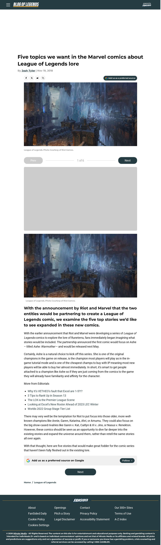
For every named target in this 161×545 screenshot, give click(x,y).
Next (128, 160)
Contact (85, 507)
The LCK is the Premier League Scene (51, 400)
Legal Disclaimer (64, 519)
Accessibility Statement (95, 519)
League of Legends (45, 482)
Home (27, 482)
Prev (33, 160)
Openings (60, 507)
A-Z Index (121, 519)
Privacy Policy (88, 513)
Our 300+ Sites (124, 507)
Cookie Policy (36, 519)
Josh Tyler (28, 70)
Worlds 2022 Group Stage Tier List (49, 408)
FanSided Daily (37, 513)
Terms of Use (123, 513)
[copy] (43, 78)
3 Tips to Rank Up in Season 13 (47, 395)
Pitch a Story (62, 513)
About (32, 507)
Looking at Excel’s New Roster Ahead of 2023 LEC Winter (63, 404)
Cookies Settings (38, 525)
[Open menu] (8, 5)
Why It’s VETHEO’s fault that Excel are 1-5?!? (55, 391)
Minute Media (20, 533)
